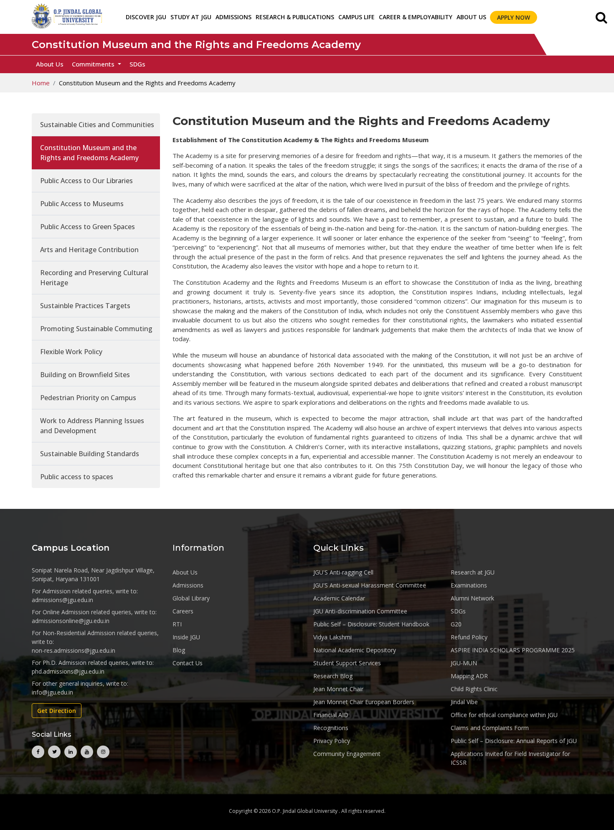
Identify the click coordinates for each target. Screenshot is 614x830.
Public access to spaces (76, 476)
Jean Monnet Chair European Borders (363, 702)
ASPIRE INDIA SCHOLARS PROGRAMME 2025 (513, 650)
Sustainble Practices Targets (85, 305)
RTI (177, 624)
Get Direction (56, 711)
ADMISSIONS (233, 17)
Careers (183, 611)
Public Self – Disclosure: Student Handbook (371, 624)
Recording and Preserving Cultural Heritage (94, 277)
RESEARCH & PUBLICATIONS (295, 17)
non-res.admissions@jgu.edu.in (73, 650)
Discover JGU (146, 17)
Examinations (469, 585)
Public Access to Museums (82, 203)
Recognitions (330, 728)
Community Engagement (347, 754)
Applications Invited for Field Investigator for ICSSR (510, 758)
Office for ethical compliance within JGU (504, 715)
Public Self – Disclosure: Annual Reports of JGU (514, 741)
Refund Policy (469, 637)
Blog (179, 650)
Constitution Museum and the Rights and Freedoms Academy (89, 152)
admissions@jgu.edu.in (62, 600)
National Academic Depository (354, 650)
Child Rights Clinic (474, 689)
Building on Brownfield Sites (85, 374)
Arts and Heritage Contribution (89, 249)
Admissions (188, 585)
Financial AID (330, 715)
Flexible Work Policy (71, 351)
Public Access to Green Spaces (87, 226)
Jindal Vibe (464, 702)
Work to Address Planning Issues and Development (92, 425)
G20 (456, 624)
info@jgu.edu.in (52, 692)
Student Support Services (347, 663)
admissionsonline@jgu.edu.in (70, 621)
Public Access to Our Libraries (86, 180)
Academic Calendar (339, 598)
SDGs (137, 64)
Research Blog (333, 676)
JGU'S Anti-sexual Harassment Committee (369, 585)
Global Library (191, 598)
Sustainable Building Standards (89, 453)
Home (41, 83)
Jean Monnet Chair (338, 689)
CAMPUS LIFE (356, 17)
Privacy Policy (331, 741)
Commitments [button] (94, 64)
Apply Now (513, 17)
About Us (471, 17)
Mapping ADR (469, 676)
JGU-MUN (464, 663)
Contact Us (188, 663)
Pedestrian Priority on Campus (88, 397)
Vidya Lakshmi (332, 637)
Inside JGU (186, 637)
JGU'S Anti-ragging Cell (343, 572)
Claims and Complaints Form (490, 728)
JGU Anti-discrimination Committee (360, 611)
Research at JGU (473, 572)
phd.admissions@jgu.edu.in (68, 671)
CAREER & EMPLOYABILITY (415, 17)
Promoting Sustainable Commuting (96, 328)
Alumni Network (472, 598)
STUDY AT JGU (190, 17)
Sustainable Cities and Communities (97, 124)
